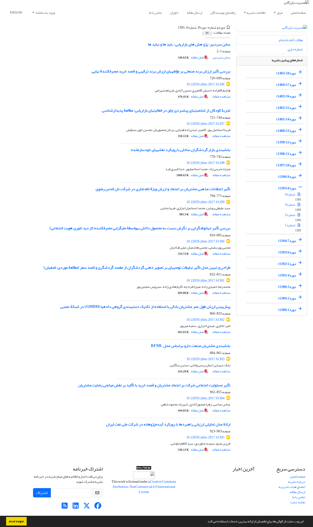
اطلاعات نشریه (255, 12)
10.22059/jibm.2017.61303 (205, 359)
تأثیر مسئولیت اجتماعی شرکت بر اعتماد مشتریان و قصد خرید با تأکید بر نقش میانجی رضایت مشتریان (154, 385)
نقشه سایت (297, 502)
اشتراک (42, 492)
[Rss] (64, 507)
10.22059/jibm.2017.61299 (205, 202)
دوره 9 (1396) (287, 176)
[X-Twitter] (86, 507)
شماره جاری (295, 49)
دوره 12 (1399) (286, 142)
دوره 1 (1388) (287, 310)
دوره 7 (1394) (287, 241)
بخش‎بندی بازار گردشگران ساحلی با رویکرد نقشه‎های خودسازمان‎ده (180, 149)
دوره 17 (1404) (286, 84)
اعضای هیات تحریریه (292, 486)
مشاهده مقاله (221, 96)
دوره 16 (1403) (286, 96)
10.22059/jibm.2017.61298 (205, 163)
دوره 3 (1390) (287, 287)
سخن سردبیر (221, 57)
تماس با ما (155, 12)
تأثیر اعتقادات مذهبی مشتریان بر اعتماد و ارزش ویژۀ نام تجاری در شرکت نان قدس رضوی (163, 189)
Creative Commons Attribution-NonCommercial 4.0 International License (144, 486)
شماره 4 (290, 194)
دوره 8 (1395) (287, 188)
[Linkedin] (75, 507)
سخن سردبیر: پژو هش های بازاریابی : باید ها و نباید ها (189, 44)
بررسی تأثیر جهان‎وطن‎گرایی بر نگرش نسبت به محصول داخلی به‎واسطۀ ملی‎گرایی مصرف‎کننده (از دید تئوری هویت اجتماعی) (139, 228)
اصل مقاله (191, 57)
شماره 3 (290, 204)
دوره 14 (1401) (286, 119)
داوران (174, 12)
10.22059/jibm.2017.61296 (205, 84)
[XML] (174, 27)
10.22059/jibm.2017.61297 (205, 123)
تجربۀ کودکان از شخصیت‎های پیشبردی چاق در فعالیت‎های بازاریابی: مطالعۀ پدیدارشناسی (166, 110)
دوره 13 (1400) (286, 130)
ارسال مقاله (194, 12)
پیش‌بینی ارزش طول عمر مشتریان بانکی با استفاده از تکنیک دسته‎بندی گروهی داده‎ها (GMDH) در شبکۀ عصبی (145, 306)
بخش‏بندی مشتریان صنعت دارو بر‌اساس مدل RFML (190, 345)
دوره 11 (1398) (286, 153)
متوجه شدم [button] (16, 521)
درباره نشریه (296, 481)
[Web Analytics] (143, 469)
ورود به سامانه (45, 12)
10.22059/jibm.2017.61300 (205, 241)
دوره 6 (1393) (287, 252)
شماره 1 (290, 225)
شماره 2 (290, 215)
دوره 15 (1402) (286, 107)
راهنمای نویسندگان (222, 12)
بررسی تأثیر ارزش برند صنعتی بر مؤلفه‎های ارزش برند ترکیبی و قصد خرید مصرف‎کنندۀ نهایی (161, 71)
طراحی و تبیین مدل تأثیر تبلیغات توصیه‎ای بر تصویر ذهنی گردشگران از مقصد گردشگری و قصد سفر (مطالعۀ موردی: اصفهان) (137, 267)
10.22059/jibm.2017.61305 (205, 437)
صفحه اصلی (298, 12)
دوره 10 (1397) (286, 165)
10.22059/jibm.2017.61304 (205, 398)
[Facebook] (97, 507)
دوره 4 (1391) (287, 275)
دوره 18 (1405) (286, 73)
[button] (205, 522)
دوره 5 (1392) (287, 264)
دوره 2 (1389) (287, 298)
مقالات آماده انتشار (290, 40)
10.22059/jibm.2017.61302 (205, 319)
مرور (280, 12)
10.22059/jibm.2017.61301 (205, 280)
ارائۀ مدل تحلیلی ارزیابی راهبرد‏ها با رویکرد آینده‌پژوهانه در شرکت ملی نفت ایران (168, 424)
